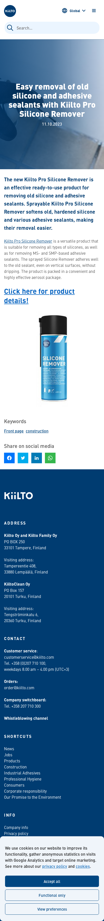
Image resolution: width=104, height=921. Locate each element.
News (9, 748)
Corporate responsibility (25, 791)
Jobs (8, 754)
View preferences (52, 909)
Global (75, 10)
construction (37, 431)
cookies (83, 866)
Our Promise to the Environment (32, 797)
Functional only (52, 895)
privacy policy (54, 866)
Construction (15, 766)
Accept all (52, 881)
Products (12, 760)
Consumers (14, 785)
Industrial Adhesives (22, 772)
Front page (14, 431)
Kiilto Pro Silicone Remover (28, 241)
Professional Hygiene (22, 779)
